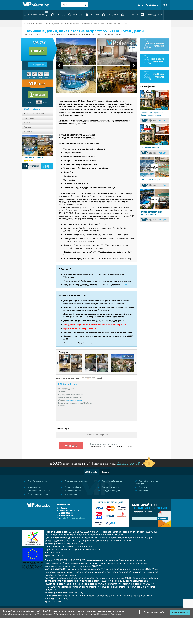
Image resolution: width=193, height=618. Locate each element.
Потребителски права (37, 481)
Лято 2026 (60, 14)
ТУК (125, 284)
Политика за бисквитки (111, 481)
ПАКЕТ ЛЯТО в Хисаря (150, 179)
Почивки (142, 487)
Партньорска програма (37, 494)
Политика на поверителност (77, 481)
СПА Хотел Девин (32, 109)
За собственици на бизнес (38, 490)
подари (40, 94)
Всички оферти (38, 13)
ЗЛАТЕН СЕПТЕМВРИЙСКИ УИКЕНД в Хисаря (152, 213)
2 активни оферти (47, 166)
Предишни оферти (72, 487)
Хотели (105, 472)
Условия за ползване (73, 490)
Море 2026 (77, 14)
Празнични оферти (110, 487)
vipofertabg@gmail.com (74, 518)
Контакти (28, 131)
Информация (29, 118)
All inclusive (131, 14)
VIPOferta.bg (91, 472)
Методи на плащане (110, 490)
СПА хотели (112, 14)
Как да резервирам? (37, 65)
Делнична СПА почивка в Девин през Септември (152, 114)
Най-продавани (154, 14)
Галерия (27, 127)
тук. (95, 614)
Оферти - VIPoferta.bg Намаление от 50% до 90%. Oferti (36, 4)
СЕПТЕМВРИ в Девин (150, 147)
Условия (27, 122)
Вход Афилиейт (71, 494)
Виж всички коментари (95, 434)
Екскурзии (143, 490)
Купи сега (70, 445)
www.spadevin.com (74, 400)
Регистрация (152, 5)
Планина (94, 14)
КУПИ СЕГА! (38, 50)
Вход (140, 5)
